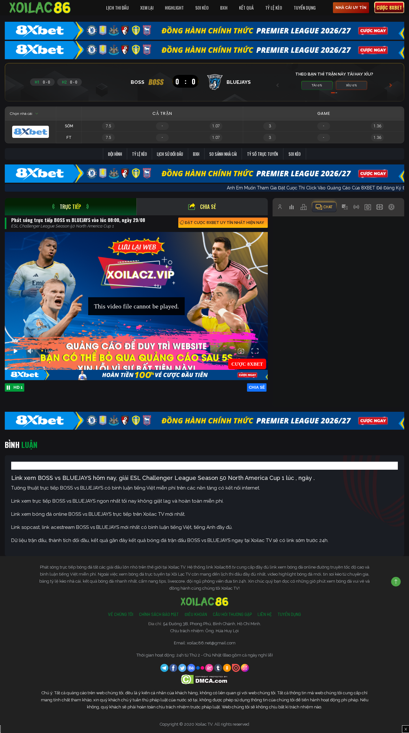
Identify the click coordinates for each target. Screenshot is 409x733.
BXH (224, 7)
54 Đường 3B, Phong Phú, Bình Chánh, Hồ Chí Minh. (212, 623)
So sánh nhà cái (223, 154)
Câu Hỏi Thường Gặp (232, 614)
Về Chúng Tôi (120, 614)
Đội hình (115, 154)
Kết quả (246, 7)
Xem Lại (146, 7)
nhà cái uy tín (351, 7)
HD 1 (18, 387)
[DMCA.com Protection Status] (204, 679)
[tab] (70, 206)
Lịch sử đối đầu (170, 154)
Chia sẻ (208, 207)
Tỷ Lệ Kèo (273, 7)
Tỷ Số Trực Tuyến (262, 154)
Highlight (174, 7)
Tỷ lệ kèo (139, 154)
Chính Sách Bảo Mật (159, 614)
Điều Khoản (195, 614)
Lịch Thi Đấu (117, 7)
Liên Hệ (265, 614)
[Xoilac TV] (40, 7)
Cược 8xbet (389, 7)
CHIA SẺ (257, 387)
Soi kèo (295, 154)
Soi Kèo (202, 7)
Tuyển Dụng (305, 7)
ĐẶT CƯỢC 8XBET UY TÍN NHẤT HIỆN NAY (224, 222)
